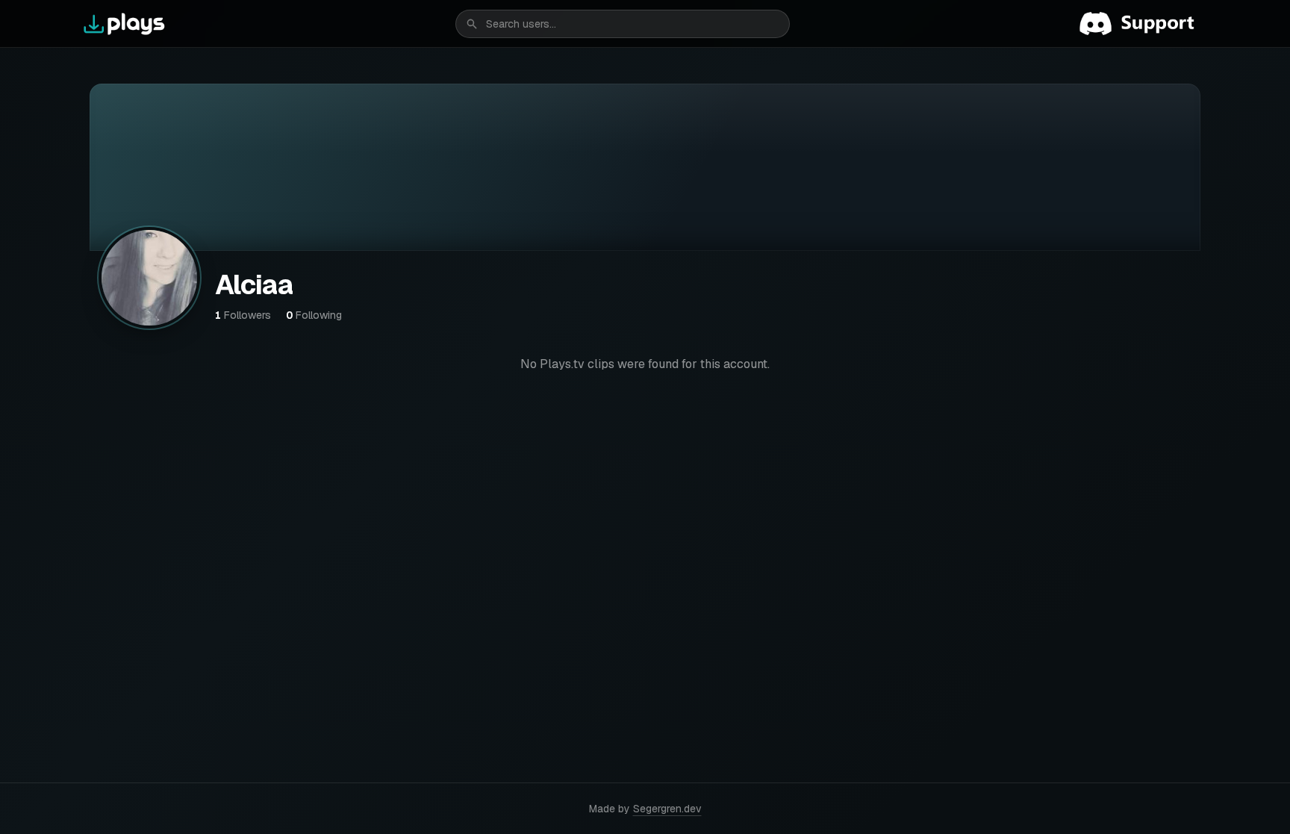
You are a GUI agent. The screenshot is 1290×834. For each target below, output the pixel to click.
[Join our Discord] (1142, 24)
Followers (243, 315)
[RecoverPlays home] (125, 24)
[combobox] (622, 24)
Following (314, 315)
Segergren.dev (667, 808)
